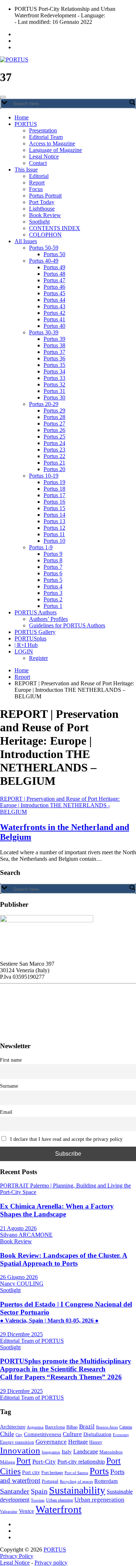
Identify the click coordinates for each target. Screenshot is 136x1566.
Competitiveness (42, 1434)
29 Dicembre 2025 (21, 1334)
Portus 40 (54, 326)
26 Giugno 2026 (19, 1277)
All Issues (26, 241)
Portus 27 (54, 423)
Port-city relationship (81, 1462)
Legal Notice (44, 156)
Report (37, 182)
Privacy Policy (16, 1556)
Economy (121, 1435)
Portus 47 (54, 280)
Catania (125, 1427)
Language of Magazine (55, 150)
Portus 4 (53, 586)
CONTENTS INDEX (54, 228)
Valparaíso (8, 1511)
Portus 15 (54, 508)
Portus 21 (54, 463)
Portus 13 (54, 521)
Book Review (45, 215)
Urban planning (59, 1500)
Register (38, 658)
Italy (67, 1451)
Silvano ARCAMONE (26, 1235)
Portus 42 (54, 313)
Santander (14, 1491)
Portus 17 (54, 495)
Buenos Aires (107, 1427)
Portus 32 (54, 384)
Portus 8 (53, 560)
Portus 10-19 (43, 476)
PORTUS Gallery (35, 632)
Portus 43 (54, 306)
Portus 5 (53, 580)
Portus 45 (54, 293)
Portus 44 (54, 300)
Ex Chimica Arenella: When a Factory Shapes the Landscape (57, 1210)
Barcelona (55, 1427)
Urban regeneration (99, 1499)
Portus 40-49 (43, 261)
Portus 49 (54, 267)
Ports (99, 1471)
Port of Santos (76, 1472)
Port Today (41, 202)
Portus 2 (53, 599)
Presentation (43, 130)
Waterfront (59, 1509)
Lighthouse (42, 209)
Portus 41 (54, 319)
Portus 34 (54, 371)
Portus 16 (54, 502)
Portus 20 (54, 469)
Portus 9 (53, 554)
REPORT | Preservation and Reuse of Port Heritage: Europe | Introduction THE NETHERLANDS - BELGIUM (60, 805)
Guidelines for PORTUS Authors (67, 625)
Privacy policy (50, 1562)
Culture (72, 1434)
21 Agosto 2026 (18, 1228)
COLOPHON (45, 235)
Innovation (20, 1450)
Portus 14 (54, 515)
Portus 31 (54, 391)
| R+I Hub (26, 645)
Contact (38, 163)
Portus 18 (54, 489)
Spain (39, 1491)
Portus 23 (54, 449)
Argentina (35, 1427)
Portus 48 (54, 274)
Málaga (7, 1462)
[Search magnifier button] (132, 102)
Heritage (78, 1442)
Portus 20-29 (43, 404)
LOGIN (24, 651)
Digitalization (97, 1434)
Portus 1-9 (41, 547)
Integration (51, 1452)
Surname (9, 1086)
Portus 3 (53, 593)
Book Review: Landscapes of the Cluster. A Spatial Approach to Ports (63, 1259)
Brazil (87, 1426)
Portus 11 (54, 534)
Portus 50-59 (43, 248)
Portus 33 (54, 378)
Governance (51, 1441)
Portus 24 (54, 443)
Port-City (44, 1461)
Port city (31, 1472)
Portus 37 (54, 352)
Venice (26, 1511)
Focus (36, 189)
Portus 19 (54, 482)
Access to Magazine (52, 143)
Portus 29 (54, 410)
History (95, 1442)
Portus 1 (53, 606)
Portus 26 (54, 430)
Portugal (50, 1481)
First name (11, 1060)
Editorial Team (46, 137)
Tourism (38, 1500)
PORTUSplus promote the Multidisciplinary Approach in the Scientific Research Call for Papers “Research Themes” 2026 (65, 1369)
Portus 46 (54, 287)
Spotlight (39, 222)
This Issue (26, 169)
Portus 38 (54, 345)
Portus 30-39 (43, 332)
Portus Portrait (45, 195)
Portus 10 (54, 541)
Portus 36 (54, 358)
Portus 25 (54, 436)
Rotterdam (106, 1481)
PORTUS (26, 124)
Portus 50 (54, 254)
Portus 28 (54, 417)
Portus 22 (54, 456)
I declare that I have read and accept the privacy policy (66, 1139)
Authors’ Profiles (48, 619)
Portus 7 (53, 567)
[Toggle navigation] (3, 97)
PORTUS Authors (36, 612)
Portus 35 (54, 365)
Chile (7, 1434)
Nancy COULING (22, 1284)
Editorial (39, 176)
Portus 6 (53, 573)
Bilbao (72, 1427)
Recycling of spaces (76, 1481)
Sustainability (77, 1490)
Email (6, 1112)
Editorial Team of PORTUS (32, 1341)
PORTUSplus (30, 638)
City (19, 1435)
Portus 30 (54, 397)
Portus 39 (54, 339)
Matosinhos (111, 1452)
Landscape (85, 1451)
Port (23, 1460)
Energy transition (17, 1442)
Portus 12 (54, 528)
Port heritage (52, 1472)
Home (22, 117)
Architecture (12, 1427)
